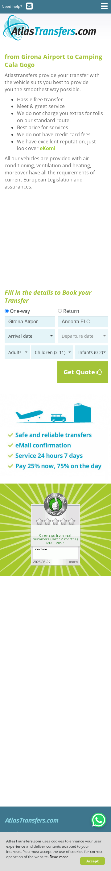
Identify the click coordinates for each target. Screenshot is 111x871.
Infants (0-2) (90, 352)
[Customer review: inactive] (55, 528)
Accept (92, 861)
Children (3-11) (50, 352)
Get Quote (80, 372)
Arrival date (20, 336)
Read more (59, 856)
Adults (15, 352)
